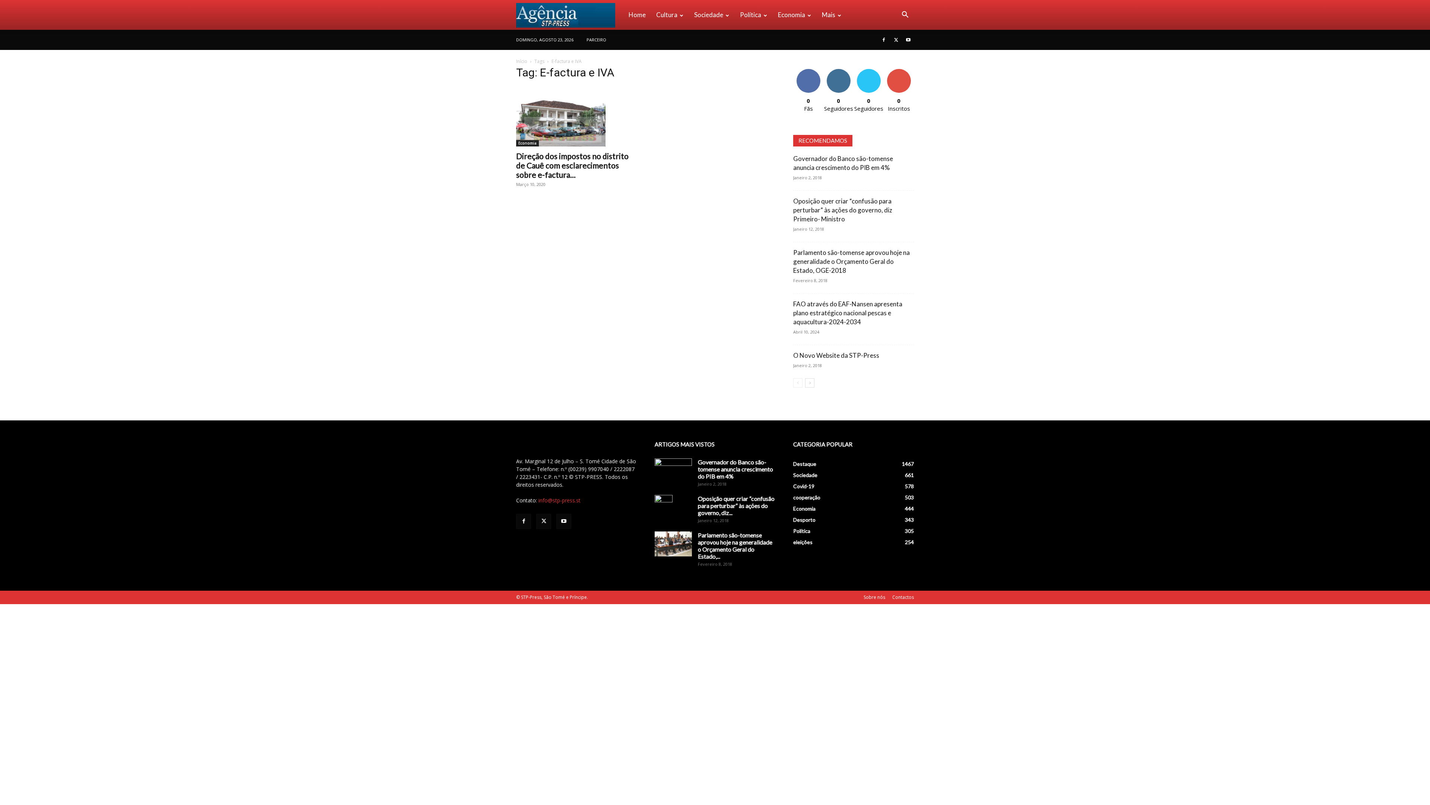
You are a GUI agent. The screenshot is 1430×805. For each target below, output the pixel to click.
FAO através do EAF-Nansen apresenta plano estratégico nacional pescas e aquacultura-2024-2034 (847, 313)
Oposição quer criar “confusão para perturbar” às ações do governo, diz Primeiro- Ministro (842, 210)
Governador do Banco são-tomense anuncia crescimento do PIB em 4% (735, 469)
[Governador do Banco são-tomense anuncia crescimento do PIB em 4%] (673, 471)
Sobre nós (874, 597)
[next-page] (809, 383)
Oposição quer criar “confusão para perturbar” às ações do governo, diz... (736, 505)
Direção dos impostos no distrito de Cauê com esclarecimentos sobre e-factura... (572, 165)
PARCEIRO (596, 39)
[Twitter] (896, 40)
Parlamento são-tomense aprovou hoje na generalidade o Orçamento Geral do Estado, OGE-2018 (851, 261)
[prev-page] (798, 383)
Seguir (838, 72)
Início (521, 61)
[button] (905, 15)
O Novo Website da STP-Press (836, 355)
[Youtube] (908, 40)
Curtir (808, 72)
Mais (828, 15)
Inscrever (899, 72)
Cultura (666, 15)
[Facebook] (883, 40)
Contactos (903, 597)
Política (750, 15)
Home (637, 15)
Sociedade (708, 15)
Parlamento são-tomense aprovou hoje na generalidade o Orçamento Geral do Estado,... (735, 545)
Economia (791, 15)
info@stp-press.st (559, 500)
